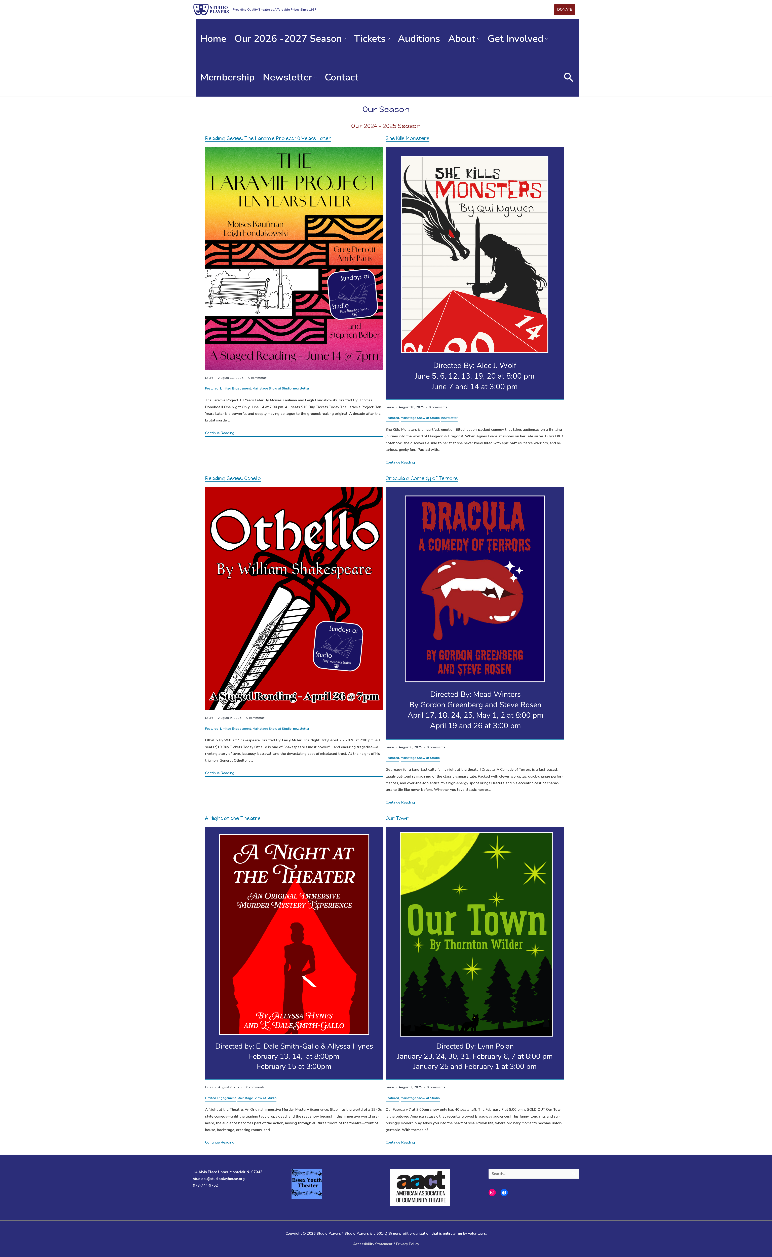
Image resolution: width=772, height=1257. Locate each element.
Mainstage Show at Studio (272, 388)
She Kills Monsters (407, 138)
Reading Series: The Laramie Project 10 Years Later (268, 138)
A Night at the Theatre (233, 818)
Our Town (397, 818)
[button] (569, 77)
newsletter (301, 388)
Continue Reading (219, 433)
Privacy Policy (407, 1244)
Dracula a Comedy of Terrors (422, 478)
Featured (212, 388)
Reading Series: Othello (233, 478)
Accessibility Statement (372, 1244)
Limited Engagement (235, 388)
